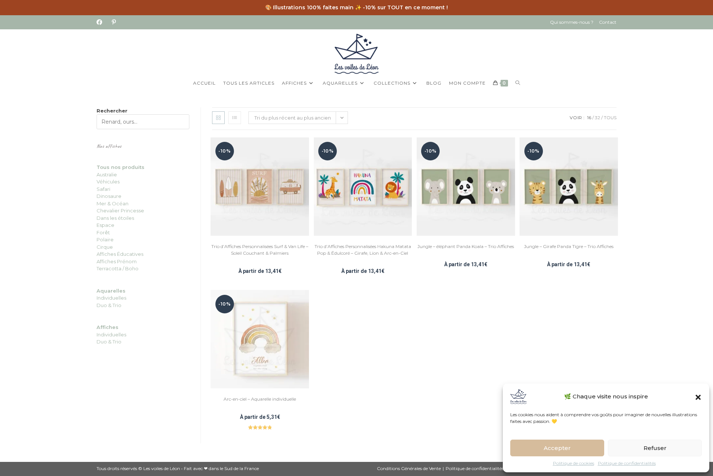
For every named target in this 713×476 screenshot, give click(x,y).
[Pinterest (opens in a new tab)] (114, 22)
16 (589, 117)
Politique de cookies (573, 463)
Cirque (105, 247)
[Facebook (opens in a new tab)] (102, 22)
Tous (610, 117)
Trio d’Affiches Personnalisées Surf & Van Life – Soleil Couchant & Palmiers (259, 250)
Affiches (107, 327)
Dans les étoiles (115, 218)
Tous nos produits (120, 167)
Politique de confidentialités (627, 463)
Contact (607, 22)
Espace (105, 225)
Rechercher (112, 111)
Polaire (105, 239)
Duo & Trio (109, 342)
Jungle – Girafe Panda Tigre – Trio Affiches (568, 246)
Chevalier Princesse (120, 210)
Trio (116, 305)
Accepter (557, 447)
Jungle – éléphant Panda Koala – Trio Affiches (465, 246)
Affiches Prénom (117, 261)
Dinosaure (109, 196)
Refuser (655, 447)
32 (597, 117)
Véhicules (108, 182)
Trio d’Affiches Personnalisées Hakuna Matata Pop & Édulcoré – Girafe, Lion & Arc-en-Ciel (363, 250)
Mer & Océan (112, 203)
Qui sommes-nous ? (571, 22)
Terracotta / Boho (118, 268)
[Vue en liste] (234, 117)
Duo (102, 305)
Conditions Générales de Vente (409, 468)
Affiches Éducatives (120, 254)
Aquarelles (111, 291)
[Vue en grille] (218, 117)
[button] (698, 396)
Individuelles (111, 298)
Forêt (103, 232)
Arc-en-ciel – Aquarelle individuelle (260, 399)
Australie (107, 174)
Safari (103, 189)
